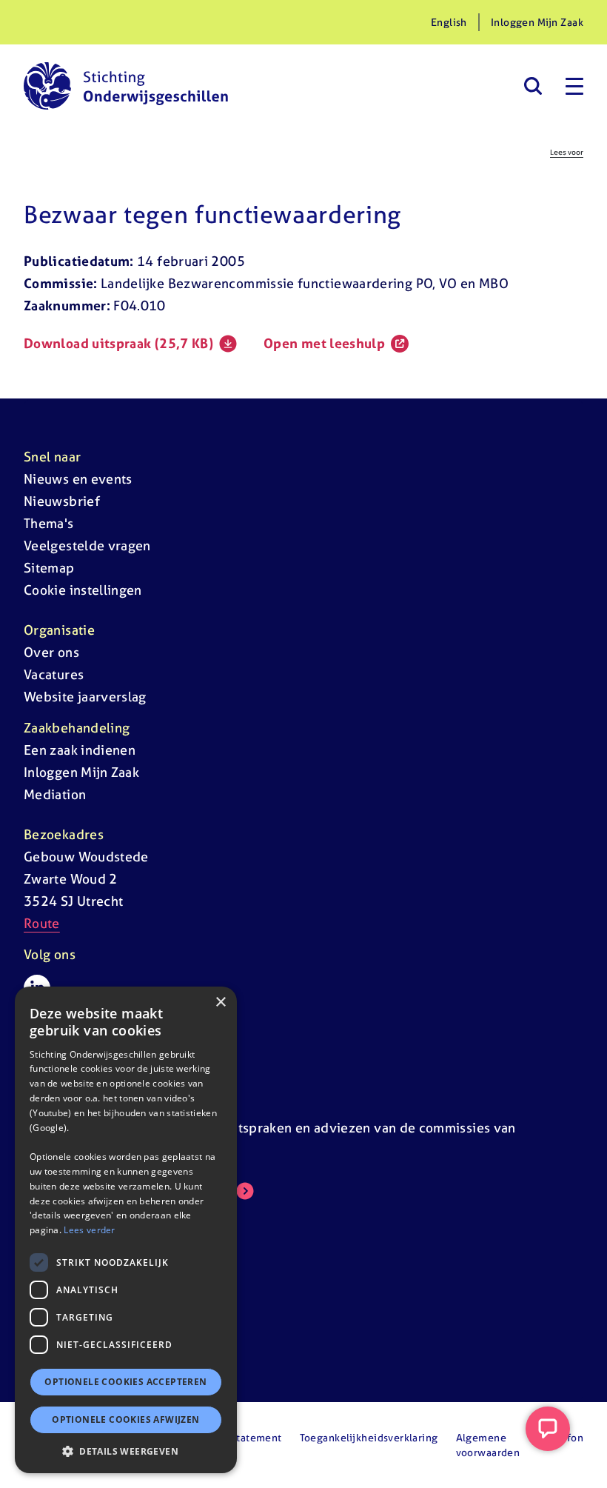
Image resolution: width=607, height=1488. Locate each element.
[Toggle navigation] (574, 85)
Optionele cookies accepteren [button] (125, 1381)
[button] (126, 1451)
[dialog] (126, 1230)
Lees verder (89, 1230)
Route (42, 923)
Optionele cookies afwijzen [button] (125, 1419)
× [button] (220, 1002)
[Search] (532, 85)
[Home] (126, 85)
